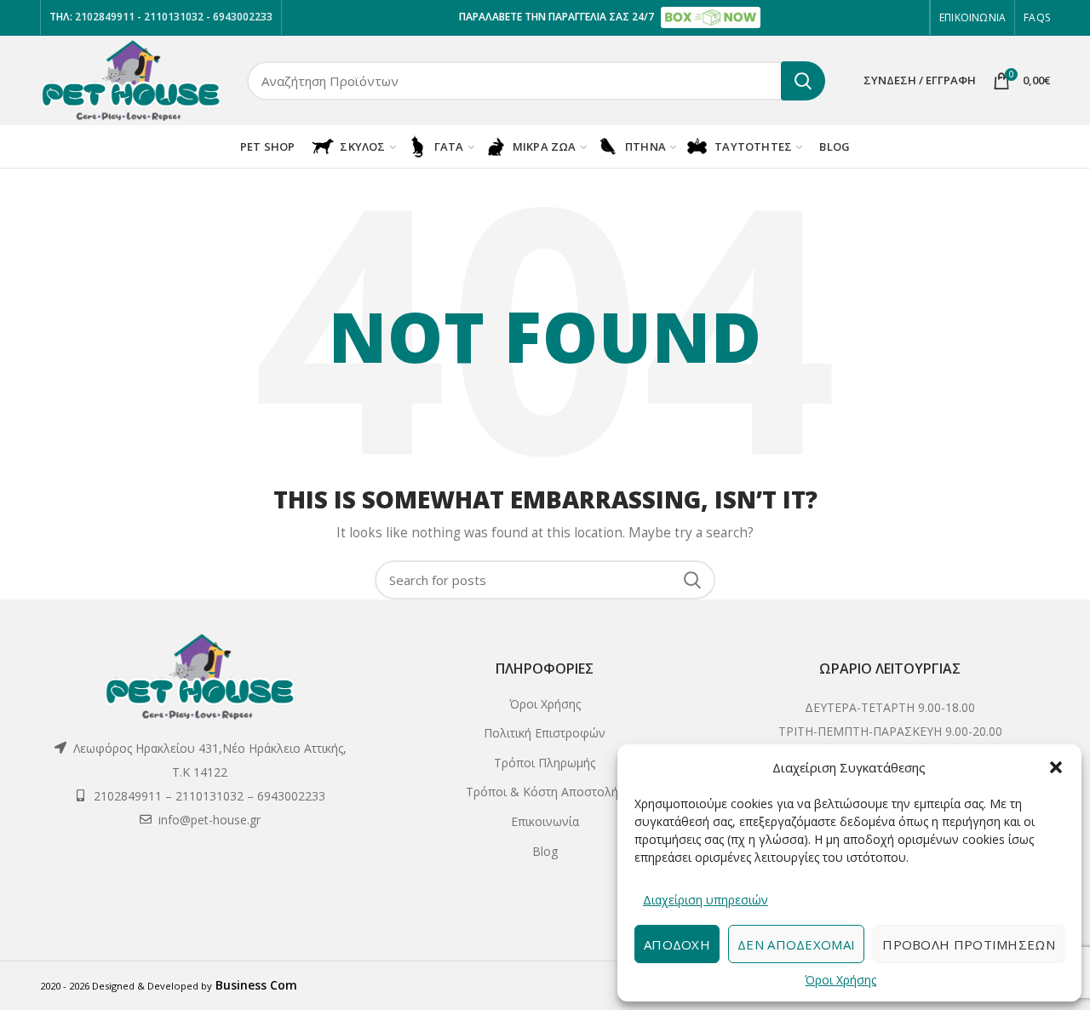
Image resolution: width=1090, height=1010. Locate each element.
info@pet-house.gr (209, 820)
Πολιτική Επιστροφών (544, 733)
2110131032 (175, 16)
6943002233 (242, 16)
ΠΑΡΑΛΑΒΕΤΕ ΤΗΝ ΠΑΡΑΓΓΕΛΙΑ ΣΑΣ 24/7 (558, 16)
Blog (545, 851)
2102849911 (103, 16)
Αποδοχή (677, 944)
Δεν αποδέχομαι (796, 944)
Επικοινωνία (545, 821)
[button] (1055, 767)
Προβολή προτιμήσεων (968, 944)
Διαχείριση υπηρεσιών (705, 900)
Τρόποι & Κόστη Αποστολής (544, 791)
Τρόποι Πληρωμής (544, 763)
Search (803, 80)
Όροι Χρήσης (840, 980)
